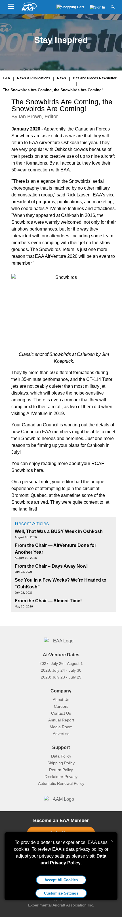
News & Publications (33, 78)
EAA (6, 78)
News (61, 78)
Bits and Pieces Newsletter (95, 78)
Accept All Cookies (61, 880)
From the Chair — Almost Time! (48, 600)
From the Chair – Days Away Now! (51, 566)
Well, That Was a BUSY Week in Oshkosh (59, 531)
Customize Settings (61, 893)
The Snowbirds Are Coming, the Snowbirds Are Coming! (53, 90)
